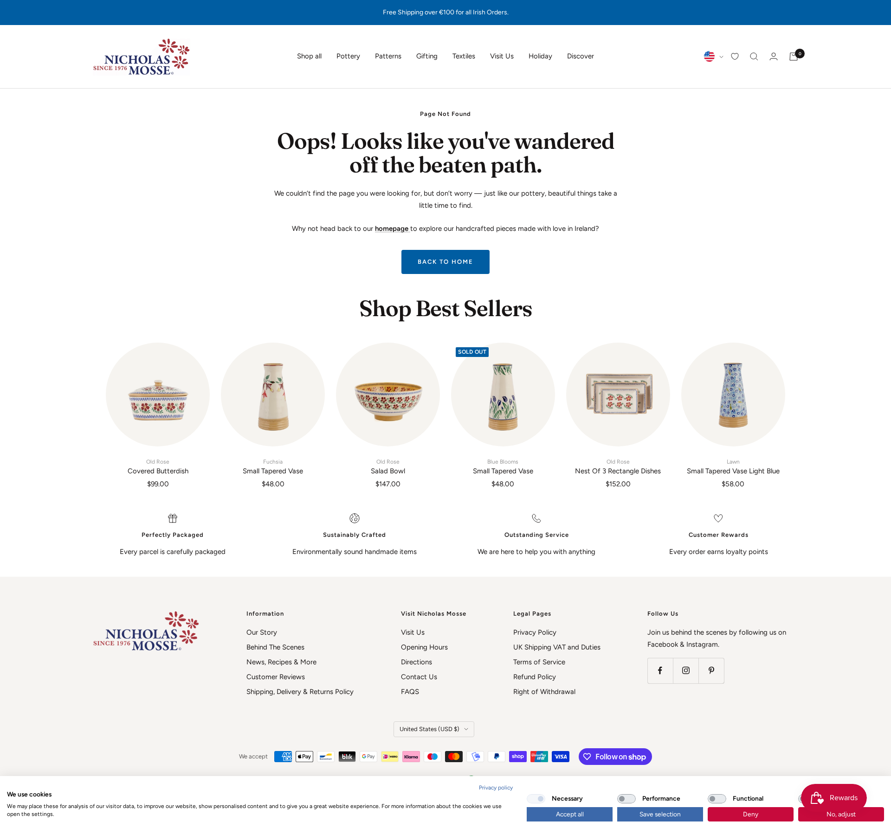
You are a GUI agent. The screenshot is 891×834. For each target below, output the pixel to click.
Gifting (427, 56)
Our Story (261, 632)
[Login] (773, 56)
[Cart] (793, 56)
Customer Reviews (275, 677)
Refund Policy (534, 677)
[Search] (754, 56)
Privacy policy (496, 787)
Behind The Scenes (275, 647)
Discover (580, 56)
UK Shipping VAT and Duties (556, 647)
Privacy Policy (534, 632)
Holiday (540, 56)
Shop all (309, 56)
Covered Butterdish (158, 466)
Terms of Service (539, 662)
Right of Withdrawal (544, 692)
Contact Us (419, 677)
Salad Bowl (388, 466)
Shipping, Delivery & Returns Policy (300, 692)
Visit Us (502, 56)
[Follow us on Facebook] (660, 670)
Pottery (348, 56)
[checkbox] (536, 798)
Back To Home (445, 261)
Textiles (463, 56)
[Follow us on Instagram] (685, 670)
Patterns (388, 56)
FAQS (410, 692)
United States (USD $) (429, 729)
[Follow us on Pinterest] (711, 670)
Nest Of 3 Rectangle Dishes (618, 466)
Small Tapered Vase (273, 466)
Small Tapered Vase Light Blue (733, 466)
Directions (416, 662)
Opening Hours (424, 647)
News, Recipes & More (281, 662)
